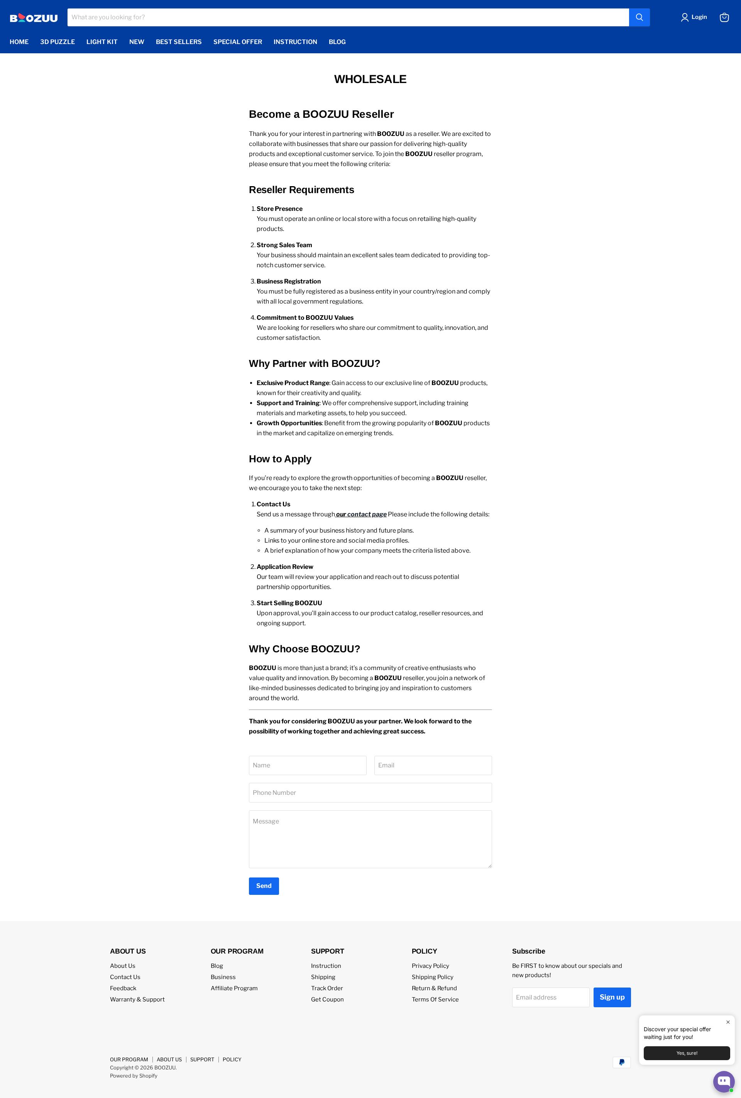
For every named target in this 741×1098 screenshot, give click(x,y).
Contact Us (125, 977)
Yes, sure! (687, 1053)
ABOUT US (169, 1059)
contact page (367, 514)
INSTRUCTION (295, 42)
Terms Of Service (435, 999)
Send (264, 885)
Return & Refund (434, 988)
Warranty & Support (137, 999)
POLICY (232, 1059)
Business (223, 977)
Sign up (612, 997)
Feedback (123, 988)
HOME (19, 42)
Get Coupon (327, 999)
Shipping (323, 977)
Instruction (326, 965)
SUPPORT (202, 1059)
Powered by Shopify (133, 1076)
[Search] (639, 17)
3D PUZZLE (57, 42)
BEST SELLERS (179, 42)
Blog (217, 965)
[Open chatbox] (724, 1082)
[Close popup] (728, 1022)
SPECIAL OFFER (237, 42)
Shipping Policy (432, 977)
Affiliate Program (234, 988)
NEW (136, 42)
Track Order (327, 988)
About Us (122, 965)
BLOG (337, 42)
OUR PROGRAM (129, 1059)
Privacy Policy (430, 965)
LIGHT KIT (102, 42)
